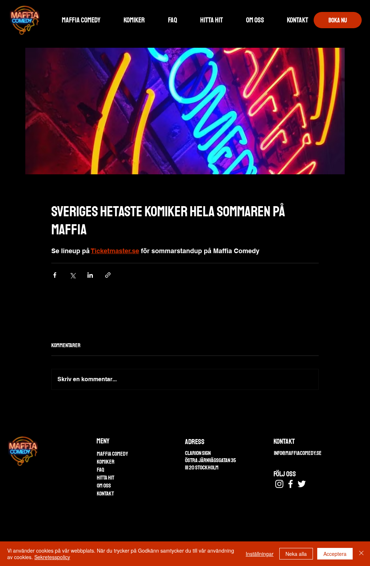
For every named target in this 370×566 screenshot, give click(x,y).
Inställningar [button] (260, 553)
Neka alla (296, 553)
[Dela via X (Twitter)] (72, 275)
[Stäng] (361, 553)
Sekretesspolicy (52, 557)
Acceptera (335, 553)
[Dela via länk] (107, 275)
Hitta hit (105, 477)
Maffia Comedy (112, 454)
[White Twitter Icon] (301, 483)
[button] (255, 20)
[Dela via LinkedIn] (90, 275)
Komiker (106, 461)
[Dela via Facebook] (54, 275)
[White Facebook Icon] (290, 483)
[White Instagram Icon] (279, 483)
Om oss (104, 485)
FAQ (100, 469)
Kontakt (105, 493)
